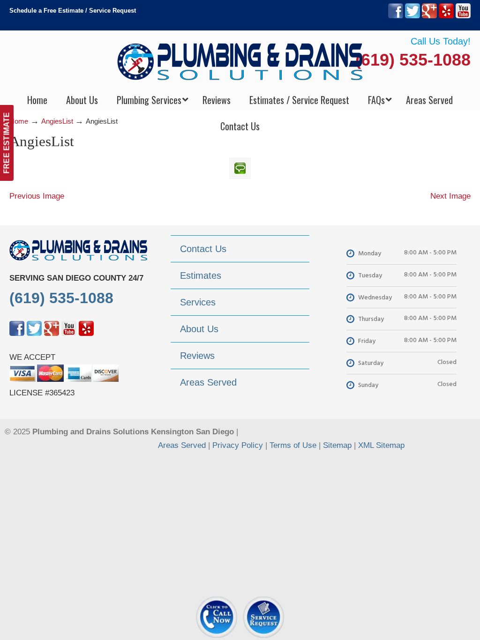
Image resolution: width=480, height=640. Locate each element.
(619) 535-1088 (413, 59)
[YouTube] (463, 16)
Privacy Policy (237, 445)
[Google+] (429, 16)
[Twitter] (412, 16)
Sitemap (337, 445)
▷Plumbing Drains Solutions (240, 61)
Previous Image (36, 196)
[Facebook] (395, 16)
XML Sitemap (381, 445)
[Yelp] (446, 16)
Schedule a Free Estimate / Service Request (72, 10)
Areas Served (182, 445)
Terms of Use (293, 445)
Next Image (450, 196)
